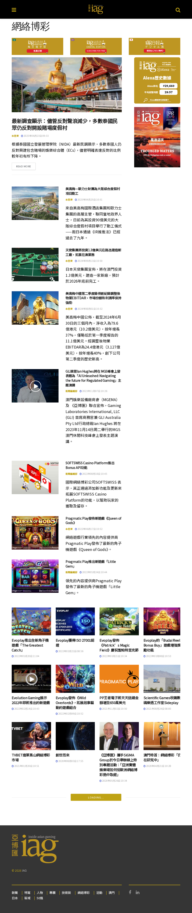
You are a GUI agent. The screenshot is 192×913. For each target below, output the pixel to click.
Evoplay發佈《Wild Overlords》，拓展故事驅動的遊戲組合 (75, 702)
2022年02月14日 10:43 (26, 708)
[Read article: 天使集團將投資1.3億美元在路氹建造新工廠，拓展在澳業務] (35, 264)
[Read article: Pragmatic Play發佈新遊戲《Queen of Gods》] (35, 533)
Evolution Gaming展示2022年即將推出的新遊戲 (31, 700)
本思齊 (15, 135)
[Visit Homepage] (96, 9)
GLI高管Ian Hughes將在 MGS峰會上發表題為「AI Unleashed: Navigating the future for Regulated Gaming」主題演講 (93, 378)
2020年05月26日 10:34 (114, 780)
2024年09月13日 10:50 (90, 260)
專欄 (52, 892)
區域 (27, 898)
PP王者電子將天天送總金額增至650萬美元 (119, 700)
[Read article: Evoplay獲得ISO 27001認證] (75, 621)
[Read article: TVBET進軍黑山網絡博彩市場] (31, 736)
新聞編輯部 (71, 391)
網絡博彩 (84, 892)
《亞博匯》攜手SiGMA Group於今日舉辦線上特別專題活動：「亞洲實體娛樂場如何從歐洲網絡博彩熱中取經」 (118, 764)
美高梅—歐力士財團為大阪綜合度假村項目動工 (93, 191)
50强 (40, 898)
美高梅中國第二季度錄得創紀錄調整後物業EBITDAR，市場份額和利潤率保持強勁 (93, 298)
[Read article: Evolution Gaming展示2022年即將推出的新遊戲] (31, 679)
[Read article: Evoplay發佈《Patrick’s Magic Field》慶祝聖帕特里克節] (119, 621)
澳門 (112, 892)
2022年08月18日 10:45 (94, 473)
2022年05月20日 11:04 (26, 656)
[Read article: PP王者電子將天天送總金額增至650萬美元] (119, 679)
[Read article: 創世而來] (75, 736)
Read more (26, 166)
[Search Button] (178, 9)
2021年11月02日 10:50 (114, 708)
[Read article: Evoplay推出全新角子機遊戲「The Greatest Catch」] (31, 621)
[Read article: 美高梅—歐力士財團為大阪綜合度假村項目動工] (35, 203)
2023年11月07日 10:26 (94, 391)
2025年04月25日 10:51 (90, 199)
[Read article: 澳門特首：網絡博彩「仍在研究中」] (163, 736)
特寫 (27, 892)
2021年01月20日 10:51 (26, 766)
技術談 (66, 892)
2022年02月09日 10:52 (70, 713)
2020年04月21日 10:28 (158, 766)
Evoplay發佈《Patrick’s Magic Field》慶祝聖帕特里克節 (119, 645)
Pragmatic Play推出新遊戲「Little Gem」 (91, 563)
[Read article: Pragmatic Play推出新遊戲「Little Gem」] (35, 576)
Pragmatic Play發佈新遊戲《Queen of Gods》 (93, 520)
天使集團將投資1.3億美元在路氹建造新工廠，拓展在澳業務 (93, 252)
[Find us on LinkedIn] (137, 892)
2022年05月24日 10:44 (94, 572)
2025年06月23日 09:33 (36, 135)
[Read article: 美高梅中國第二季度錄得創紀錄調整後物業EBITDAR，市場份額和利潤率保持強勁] (35, 308)
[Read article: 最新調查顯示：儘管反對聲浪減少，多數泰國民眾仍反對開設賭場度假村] (67, 84)
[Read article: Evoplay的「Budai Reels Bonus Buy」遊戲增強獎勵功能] (163, 621)
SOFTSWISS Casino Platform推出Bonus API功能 (90, 465)
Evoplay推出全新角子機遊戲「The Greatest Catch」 (30, 645)
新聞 (15, 892)
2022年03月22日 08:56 (70, 651)
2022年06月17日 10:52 (90, 529)
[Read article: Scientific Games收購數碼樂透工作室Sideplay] (163, 679)
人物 (40, 892)
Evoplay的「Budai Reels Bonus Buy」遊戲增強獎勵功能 (163, 645)
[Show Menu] (14, 9)
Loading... (96, 797)
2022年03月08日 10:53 (158, 656)
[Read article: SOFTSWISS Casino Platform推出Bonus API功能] (35, 477)
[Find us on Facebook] (130, 892)
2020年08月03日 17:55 (70, 761)
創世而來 (63, 754)
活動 (99, 892)
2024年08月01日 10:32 (90, 308)
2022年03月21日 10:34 (114, 656)
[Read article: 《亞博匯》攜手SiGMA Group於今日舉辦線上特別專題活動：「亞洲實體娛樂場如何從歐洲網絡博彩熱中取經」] (119, 736)
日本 (15, 898)
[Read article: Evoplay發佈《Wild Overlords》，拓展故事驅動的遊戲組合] (75, 679)
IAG (24, 870)
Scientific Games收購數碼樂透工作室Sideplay (162, 700)
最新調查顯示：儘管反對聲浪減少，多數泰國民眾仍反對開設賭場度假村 (65, 124)
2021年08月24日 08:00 (158, 708)
